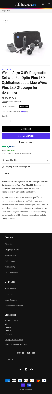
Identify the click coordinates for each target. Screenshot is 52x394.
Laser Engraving (11, 300)
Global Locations (11, 273)
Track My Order (10, 289)
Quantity (5, 116)
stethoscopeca (28, 389)
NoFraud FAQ (10, 267)
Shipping (4, 101)
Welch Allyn (6, 69)
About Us (8, 244)
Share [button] (7, 173)
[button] (3, 4)
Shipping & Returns (12, 250)
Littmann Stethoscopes (14, 306)
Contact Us (9, 294)
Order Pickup (10, 261)
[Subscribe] (44, 360)
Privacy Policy (10, 255)
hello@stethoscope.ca (14, 339)
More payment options (26, 142)
